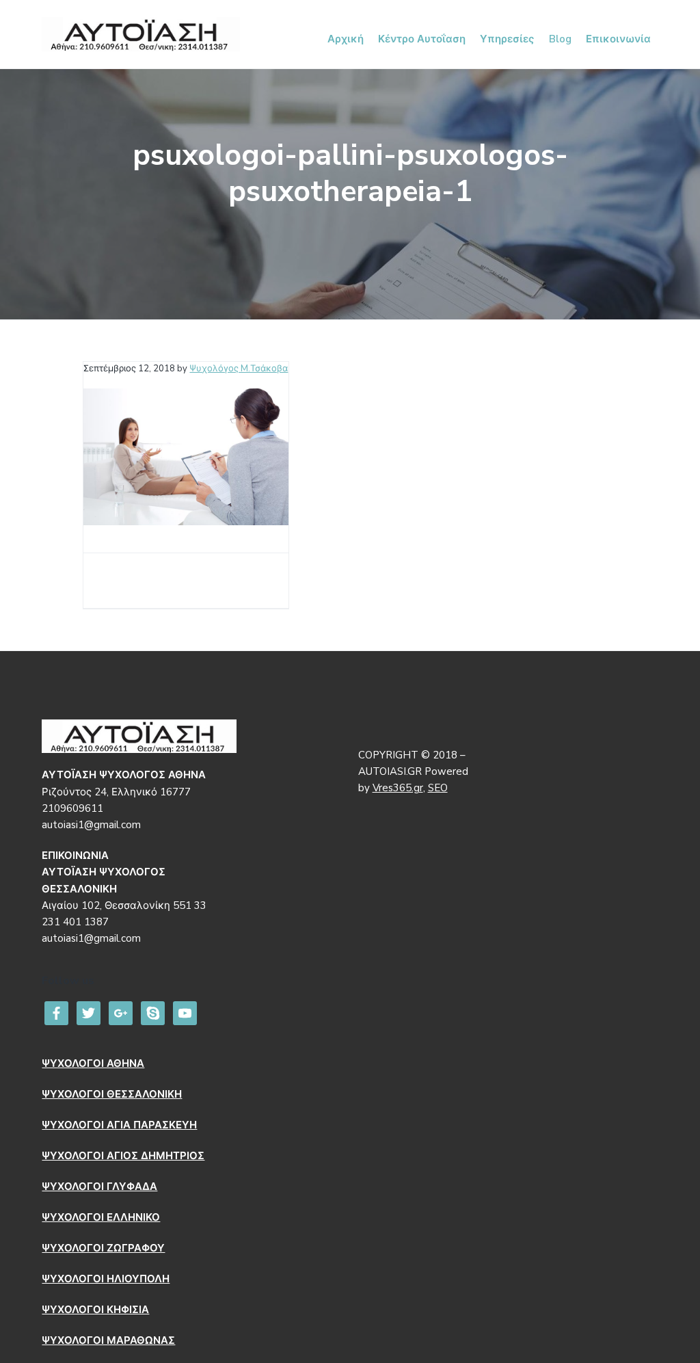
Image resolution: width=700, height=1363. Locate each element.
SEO (438, 788)
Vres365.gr (398, 788)
